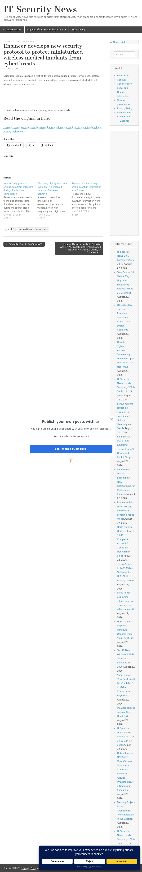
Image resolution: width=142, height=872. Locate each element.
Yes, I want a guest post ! (71, 448)
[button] (70, 421)
